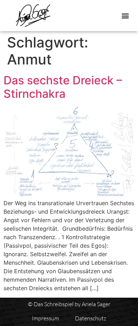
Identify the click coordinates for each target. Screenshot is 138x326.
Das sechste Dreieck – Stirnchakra (63, 87)
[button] (125, 16)
